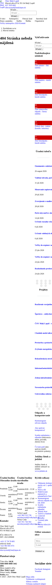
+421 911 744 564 (24, 522)
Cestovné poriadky (41, 517)
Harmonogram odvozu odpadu (41, 422)
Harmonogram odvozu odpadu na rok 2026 (45, 500)
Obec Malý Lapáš (12, 1)
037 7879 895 (10, 5)
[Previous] (39, 356)
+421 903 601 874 (7, 546)
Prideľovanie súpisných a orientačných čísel (44, 494)
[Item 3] (50, 281)
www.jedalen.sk (41, 471)
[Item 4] (37, 283)
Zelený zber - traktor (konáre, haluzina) (42, 127)
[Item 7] (50, 283)
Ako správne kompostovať (40, 429)
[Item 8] (41, 286)
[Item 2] (45, 281)
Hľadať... (14, 10)
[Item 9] (45, 286)
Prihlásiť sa (40, 551)
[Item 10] (47, 409)
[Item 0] (37, 281)
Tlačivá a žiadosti (44, 514)
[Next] (47, 356)
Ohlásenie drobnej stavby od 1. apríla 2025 (45, 485)
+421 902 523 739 (24, 515)
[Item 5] (41, 283)
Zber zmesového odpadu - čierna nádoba (41, 111)
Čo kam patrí (40, 447)
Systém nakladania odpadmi (42, 507)
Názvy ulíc (42, 490)
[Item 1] (41, 281)
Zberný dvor (42, 511)
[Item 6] (45, 283)
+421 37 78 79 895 (7, 541)
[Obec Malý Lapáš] (2, 4)
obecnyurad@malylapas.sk (15, 8)
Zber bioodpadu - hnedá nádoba (41, 96)
